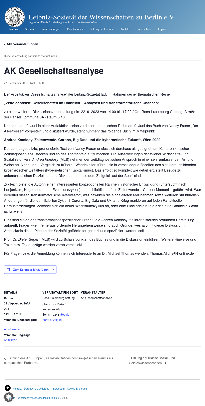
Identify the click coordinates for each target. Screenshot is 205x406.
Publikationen (75, 29)
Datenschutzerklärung (36, 388)
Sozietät (30, 29)
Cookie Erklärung (77, 388)
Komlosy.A (10, 340)
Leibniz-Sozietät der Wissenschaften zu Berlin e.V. (34, 398)
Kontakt (125, 29)
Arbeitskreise (12, 329)
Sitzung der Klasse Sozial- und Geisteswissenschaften (152, 360)
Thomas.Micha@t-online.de (172, 253)
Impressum (164, 29)
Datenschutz (144, 29)
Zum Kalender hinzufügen (31, 270)
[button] (9, 397)
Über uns (13, 29)
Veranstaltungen (51, 29)
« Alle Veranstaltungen (21, 44)
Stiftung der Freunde (102, 29)
